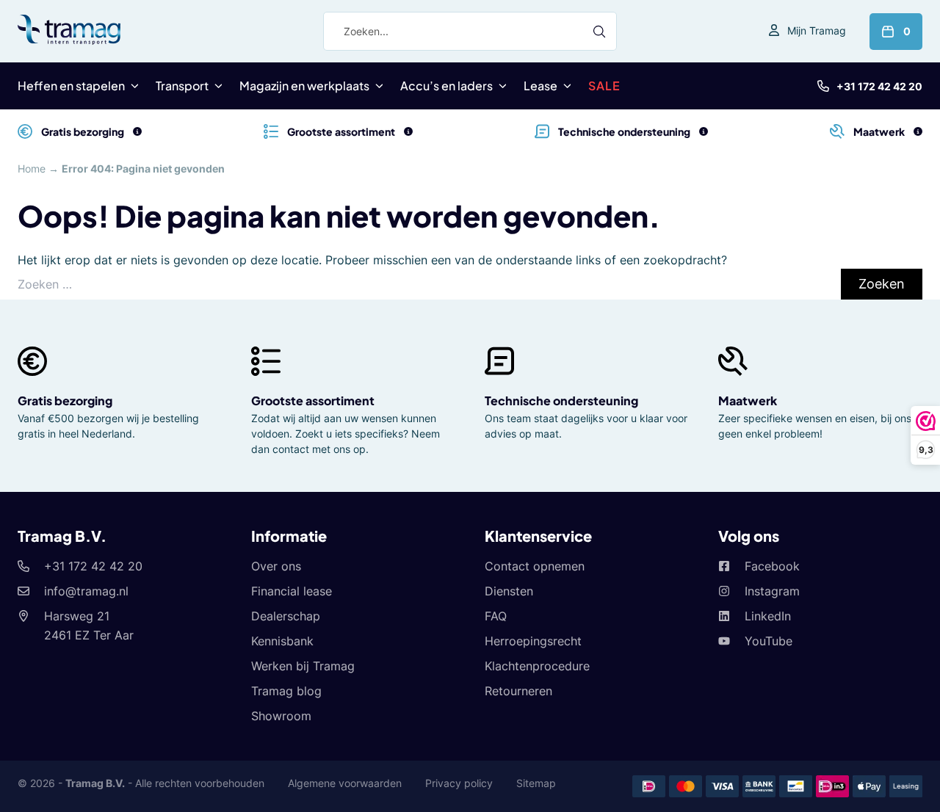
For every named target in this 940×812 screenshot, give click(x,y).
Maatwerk (747, 400)
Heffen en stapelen (71, 85)
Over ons (276, 566)
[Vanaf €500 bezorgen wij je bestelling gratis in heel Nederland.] (137, 131)
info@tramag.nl (86, 591)
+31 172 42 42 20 (879, 86)
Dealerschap (285, 616)
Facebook (772, 566)
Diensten (509, 591)
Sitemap (536, 783)
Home (32, 168)
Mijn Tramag (816, 30)
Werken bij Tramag (303, 666)
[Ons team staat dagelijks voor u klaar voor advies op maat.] (703, 131)
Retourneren (518, 691)
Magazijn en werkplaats (304, 85)
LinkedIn (768, 616)
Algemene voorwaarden (345, 783)
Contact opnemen (535, 566)
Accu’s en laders (446, 85)
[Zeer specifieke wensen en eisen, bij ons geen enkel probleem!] (918, 131)
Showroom (281, 715)
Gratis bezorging (65, 400)
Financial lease (291, 591)
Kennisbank (282, 641)
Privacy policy (459, 783)
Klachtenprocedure (537, 666)
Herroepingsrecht (533, 641)
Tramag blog (286, 691)
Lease (540, 85)
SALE (604, 85)
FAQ (496, 616)
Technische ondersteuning (561, 400)
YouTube (768, 641)
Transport (182, 85)
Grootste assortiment (313, 400)
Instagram (772, 591)
